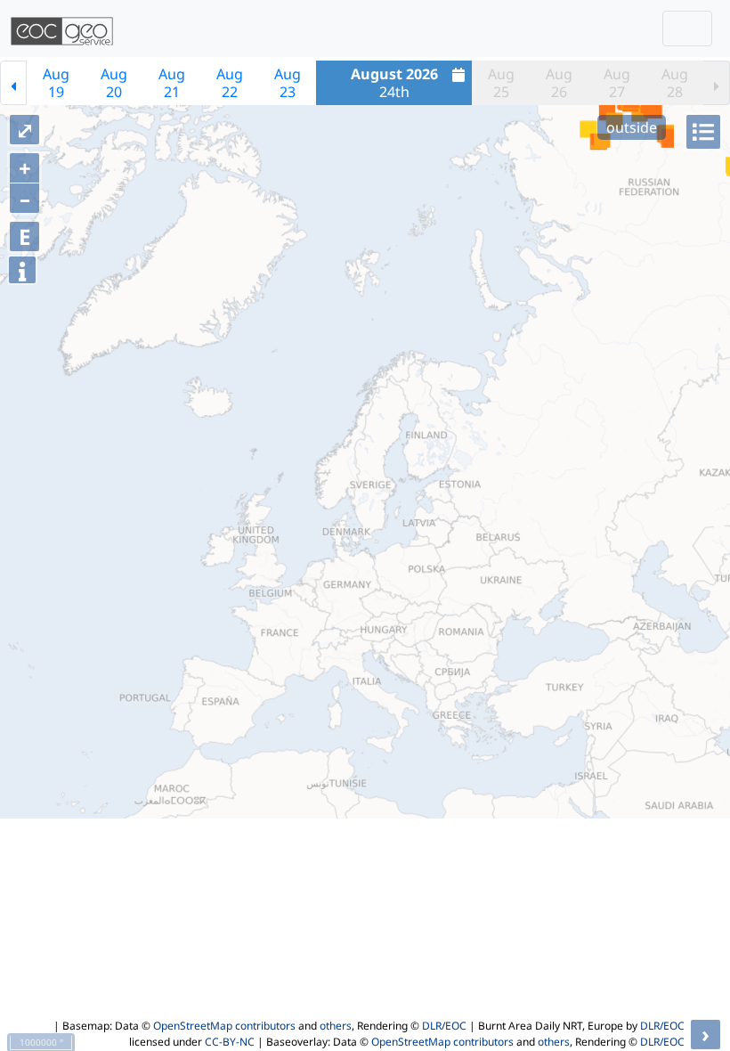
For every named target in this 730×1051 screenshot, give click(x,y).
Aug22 (229, 83)
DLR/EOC (444, 1025)
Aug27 (617, 83)
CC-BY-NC (230, 1041)
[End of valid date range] (716, 83)
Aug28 (674, 83)
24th (394, 83)
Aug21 (171, 83)
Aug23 (287, 83)
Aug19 (56, 83)
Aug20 (114, 83)
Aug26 (559, 83)
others (336, 1025)
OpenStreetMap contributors (224, 1025)
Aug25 (501, 83)
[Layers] (703, 132)
